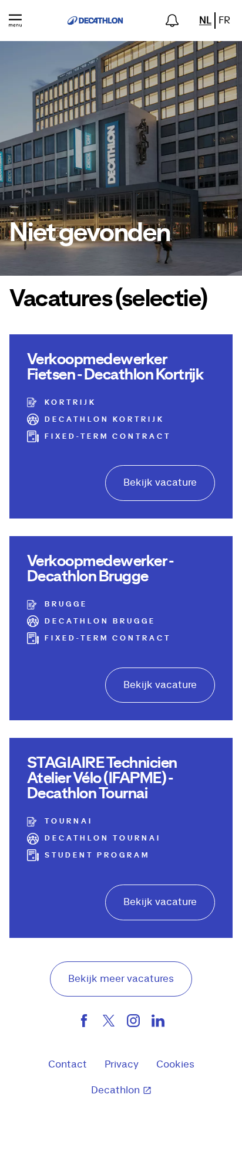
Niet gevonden (89, 233)
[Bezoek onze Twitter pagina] (108, 1023)
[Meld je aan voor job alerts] (172, 20)
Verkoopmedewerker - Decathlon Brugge (100, 569)
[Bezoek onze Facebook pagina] (84, 1023)
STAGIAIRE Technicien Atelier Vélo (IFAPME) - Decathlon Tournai (102, 778)
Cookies (175, 1064)
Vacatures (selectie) (108, 299)
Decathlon (115, 1090)
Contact (67, 1064)
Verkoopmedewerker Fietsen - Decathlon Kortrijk (115, 367)
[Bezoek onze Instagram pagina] (133, 1023)
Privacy (122, 1064)
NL (205, 20)
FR (224, 20)
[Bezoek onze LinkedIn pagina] (158, 1023)
